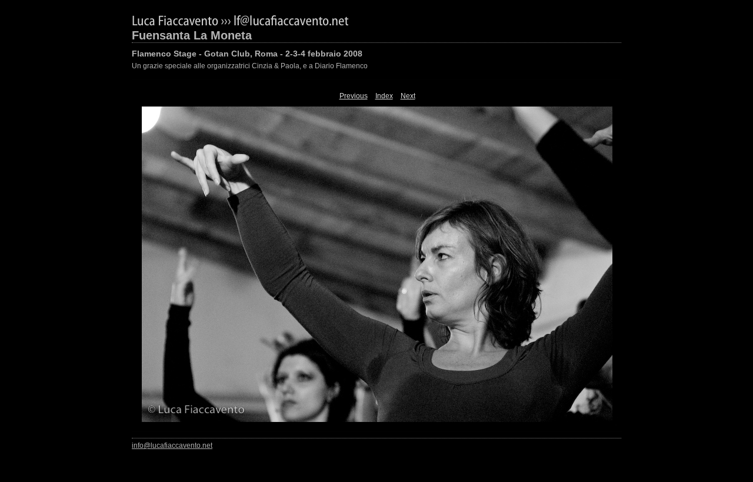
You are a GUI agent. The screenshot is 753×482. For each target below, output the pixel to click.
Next (408, 96)
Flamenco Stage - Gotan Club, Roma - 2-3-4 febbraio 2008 (247, 53)
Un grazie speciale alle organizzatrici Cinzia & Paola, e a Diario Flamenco (250, 66)
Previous (353, 96)
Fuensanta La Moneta (192, 35)
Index (384, 96)
